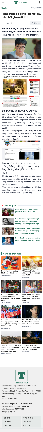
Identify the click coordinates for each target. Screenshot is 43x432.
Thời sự (7, 422)
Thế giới (27, 422)
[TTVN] (21, 376)
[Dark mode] (40, 2)
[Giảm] (3, 23)
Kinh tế (7, 418)
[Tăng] (11, 23)
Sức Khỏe (28, 418)
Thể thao (8, 426)
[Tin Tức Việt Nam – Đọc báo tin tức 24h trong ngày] (20, 2)
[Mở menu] (3, 2)
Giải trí (26, 426)
